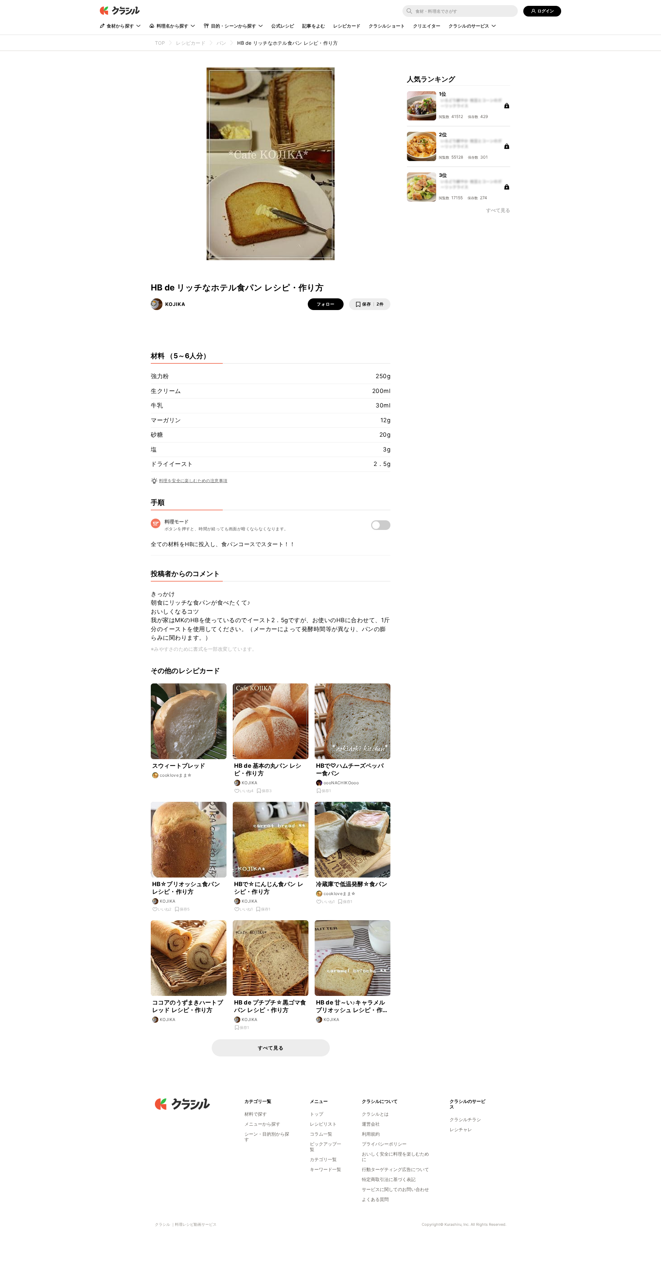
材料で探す (255, 1114)
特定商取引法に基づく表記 (389, 1179)
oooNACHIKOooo (341, 782)
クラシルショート (387, 26)
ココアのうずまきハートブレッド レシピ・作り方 (187, 1006)
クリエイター (426, 26)
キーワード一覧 (325, 1169)
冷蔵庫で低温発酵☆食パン (351, 884)
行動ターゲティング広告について (395, 1169)
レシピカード (346, 26)
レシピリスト (323, 1124)
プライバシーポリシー (384, 1144)
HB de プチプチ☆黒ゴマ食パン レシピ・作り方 (270, 1006)
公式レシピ (282, 26)
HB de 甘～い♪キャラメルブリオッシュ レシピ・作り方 (352, 1006)
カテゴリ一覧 (323, 1159)
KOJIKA (175, 304)
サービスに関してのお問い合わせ (395, 1189)
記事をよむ (313, 26)
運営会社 (371, 1124)
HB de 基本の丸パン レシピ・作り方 (267, 769)
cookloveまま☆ (176, 775)
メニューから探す (262, 1124)
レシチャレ (461, 1129)
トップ (316, 1114)
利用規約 (371, 1134)
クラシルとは (375, 1114)
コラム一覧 (321, 1134)
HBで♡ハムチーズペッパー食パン (350, 769)
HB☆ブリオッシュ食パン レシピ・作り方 (186, 888)
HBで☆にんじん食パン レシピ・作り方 (268, 888)
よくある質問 (375, 1199)
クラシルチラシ (465, 1119)
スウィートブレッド (178, 765)
